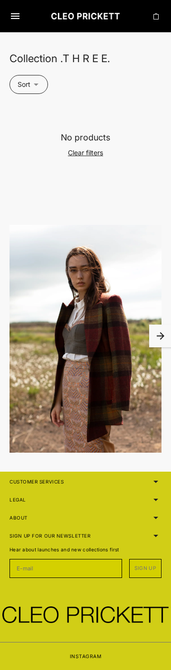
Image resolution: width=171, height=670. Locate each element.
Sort (24, 84)
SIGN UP (145, 568)
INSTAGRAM (86, 656)
